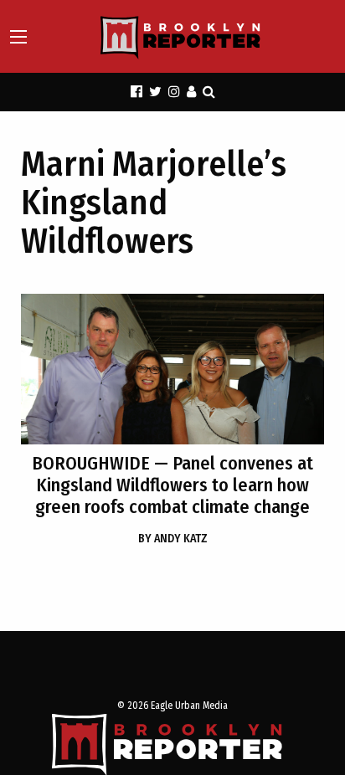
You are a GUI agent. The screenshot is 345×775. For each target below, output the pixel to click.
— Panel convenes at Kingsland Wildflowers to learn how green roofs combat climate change (172, 485)
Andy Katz (173, 538)
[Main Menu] (18, 37)
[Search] (209, 92)
